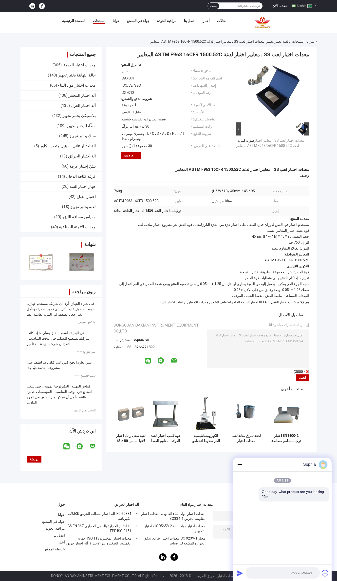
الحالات (222, 21)
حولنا (116, 21)
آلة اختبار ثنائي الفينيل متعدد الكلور (68, 146)
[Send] (240, 573)
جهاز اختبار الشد (83, 186)
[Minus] (240, 464)
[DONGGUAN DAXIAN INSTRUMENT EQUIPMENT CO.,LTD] (263, 22)
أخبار (206, 21)
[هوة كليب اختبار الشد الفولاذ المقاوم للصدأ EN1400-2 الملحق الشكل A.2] (165, 413)
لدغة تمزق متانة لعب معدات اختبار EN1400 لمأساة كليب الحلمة (246, 438)
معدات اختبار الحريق (79, 65)
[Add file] (325, 573)
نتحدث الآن (280, 6)
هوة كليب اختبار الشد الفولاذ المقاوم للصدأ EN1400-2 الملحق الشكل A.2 (165, 438)
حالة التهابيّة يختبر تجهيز (77, 75)
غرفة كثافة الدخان (81, 176)
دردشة (128, 155)
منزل (311, 41)
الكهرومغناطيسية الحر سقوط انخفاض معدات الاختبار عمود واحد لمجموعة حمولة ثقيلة (206, 438)
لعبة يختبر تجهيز (277, 41)
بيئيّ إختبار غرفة (83, 166)
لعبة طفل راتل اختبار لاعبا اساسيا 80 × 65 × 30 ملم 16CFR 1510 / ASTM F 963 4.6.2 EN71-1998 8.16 (131, 438)
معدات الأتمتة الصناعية (77, 227)
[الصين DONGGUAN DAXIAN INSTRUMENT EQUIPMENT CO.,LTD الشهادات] (40, 262)
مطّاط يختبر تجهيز (81, 125)
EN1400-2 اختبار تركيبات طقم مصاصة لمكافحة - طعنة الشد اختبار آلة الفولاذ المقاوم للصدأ (286, 438)
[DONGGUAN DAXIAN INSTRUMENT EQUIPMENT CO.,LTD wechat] (69, 446)
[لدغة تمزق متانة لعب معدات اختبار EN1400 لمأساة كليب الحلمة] (246, 413)
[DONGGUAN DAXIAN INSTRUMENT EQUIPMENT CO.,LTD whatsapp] (82, 446)
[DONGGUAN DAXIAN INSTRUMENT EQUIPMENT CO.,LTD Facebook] (41, 6)
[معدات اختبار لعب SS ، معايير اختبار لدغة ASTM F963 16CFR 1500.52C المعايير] (274, 92)
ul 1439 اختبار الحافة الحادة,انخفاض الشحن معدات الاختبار (229, 302)
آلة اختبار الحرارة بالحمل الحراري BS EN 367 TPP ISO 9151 (99, 528)
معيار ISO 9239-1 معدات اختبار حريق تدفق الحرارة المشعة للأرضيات (175, 540)
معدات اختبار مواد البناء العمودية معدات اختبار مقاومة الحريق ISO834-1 (173, 516)
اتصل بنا (189, 21)
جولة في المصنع (138, 21)
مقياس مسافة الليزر (79, 216)
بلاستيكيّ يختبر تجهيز (79, 115)
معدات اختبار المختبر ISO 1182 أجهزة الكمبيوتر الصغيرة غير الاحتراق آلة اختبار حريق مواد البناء (98, 541)
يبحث (213, 6)
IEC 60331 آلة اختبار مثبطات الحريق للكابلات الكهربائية (99, 516)
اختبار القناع (86, 196)
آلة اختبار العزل (83, 105)
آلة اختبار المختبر (82, 95)
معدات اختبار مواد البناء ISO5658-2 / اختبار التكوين (175, 528)
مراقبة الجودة (167, 21)
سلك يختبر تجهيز (82, 136)
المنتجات (99, 21)
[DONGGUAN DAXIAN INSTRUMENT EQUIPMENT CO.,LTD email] (96, 446)
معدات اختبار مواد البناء (77, 85)
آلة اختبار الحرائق (82, 156)
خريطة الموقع (55, 549)
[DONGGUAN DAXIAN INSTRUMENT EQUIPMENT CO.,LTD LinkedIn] (32, 6)
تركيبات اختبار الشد (285, 302)
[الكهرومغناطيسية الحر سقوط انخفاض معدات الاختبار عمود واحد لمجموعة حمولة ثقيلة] (205, 413)
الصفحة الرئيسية (74, 21)
